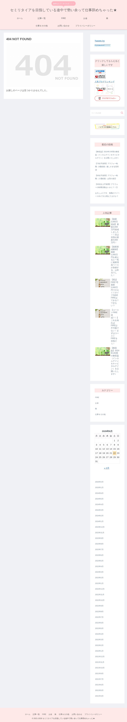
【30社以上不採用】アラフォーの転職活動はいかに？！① (106, 185)
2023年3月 (99, 572)
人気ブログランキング (104, 81)
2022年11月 (99, 595)
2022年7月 (99, 617)
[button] (122, 112)
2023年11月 (99, 533)
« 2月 (106, 468)
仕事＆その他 (100, 414)
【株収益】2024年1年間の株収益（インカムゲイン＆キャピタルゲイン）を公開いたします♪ (107, 155)
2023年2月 (99, 578)
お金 (97, 403)
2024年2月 (99, 516)
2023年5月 (99, 561)
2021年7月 (99, 679)
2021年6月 (99, 685)
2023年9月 (99, 538)
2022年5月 (99, 628)
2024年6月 (99, 493)
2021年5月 (99, 690)
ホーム (27, 714)
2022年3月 (99, 640)
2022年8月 (99, 612)
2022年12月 (100, 589)
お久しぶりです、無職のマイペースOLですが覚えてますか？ (107, 194)
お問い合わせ (77, 714)
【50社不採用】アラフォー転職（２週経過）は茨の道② (106, 177)
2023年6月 (99, 555)
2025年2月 (99, 482)
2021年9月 (99, 673)
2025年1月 (99, 487)
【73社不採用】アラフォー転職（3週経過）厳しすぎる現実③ (107, 166)
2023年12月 (100, 527)
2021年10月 (100, 668)
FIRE (97, 397)
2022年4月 (99, 634)
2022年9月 (99, 606)
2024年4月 (99, 504)
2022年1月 (99, 651)
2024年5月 (99, 499)
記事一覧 (36, 714)
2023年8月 (99, 544)
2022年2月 (99, 645)
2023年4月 (99, 566)
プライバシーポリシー (93, 714)
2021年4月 (99, 696)
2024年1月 (99, 521)
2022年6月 (99, 623)
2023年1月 (99, 583)
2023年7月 (99, 549)
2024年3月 (99, 510)
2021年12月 (100, 657)
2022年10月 (100, 600)
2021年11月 (99, 662)
